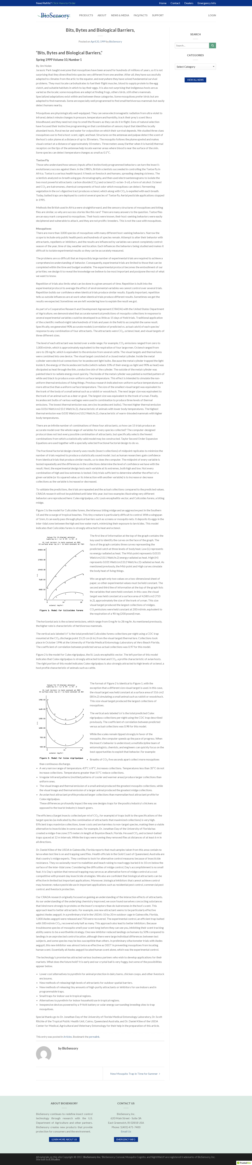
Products (86, 15)
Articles (67, 1036)
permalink (94, 1036)
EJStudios (54, 1159)
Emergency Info (206, 3)
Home (162, 3)
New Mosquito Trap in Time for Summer (134, 1073)
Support (158, 15)
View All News (195, 79)
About (102, 15)
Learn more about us (64, 1139)
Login (212, 15)
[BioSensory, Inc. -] (54, 14)
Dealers (188, 3)
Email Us (126, 1131)
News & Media (120, 15)
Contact (175, 3)
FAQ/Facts (140, 15)
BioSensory (115, 41)
